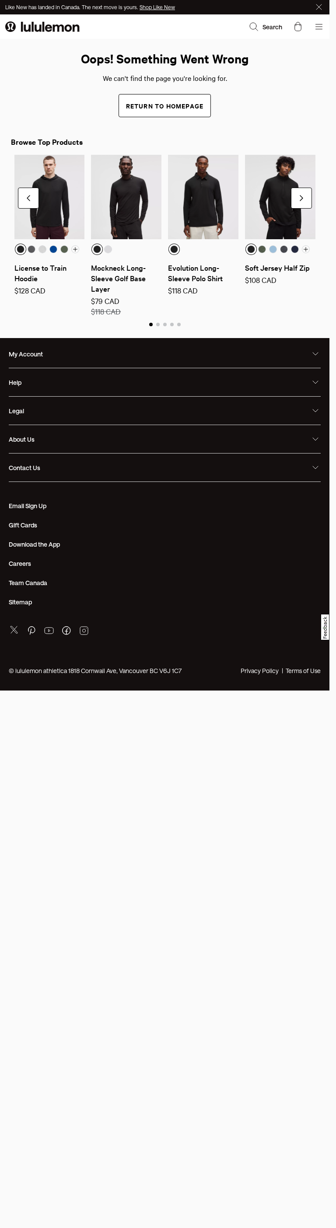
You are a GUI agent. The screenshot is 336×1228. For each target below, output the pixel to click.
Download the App (34, 544)
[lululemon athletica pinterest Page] (31, 631)
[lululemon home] (42, 26)
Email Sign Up (27, 505)
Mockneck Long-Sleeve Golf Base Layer (119, 277)
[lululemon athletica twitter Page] (14, 630)
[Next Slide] (301, 198)
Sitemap (20, 602)
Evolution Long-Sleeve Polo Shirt (195, 272)
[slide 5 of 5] (178, 324)
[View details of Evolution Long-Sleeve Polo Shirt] (203, 197)
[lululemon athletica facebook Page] (66, 631)
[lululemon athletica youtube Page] (49, 631)
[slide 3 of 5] (164, 324)
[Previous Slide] (28, 198)
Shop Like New (157, 7)
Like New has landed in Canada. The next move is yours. (72, 7)
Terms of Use (303, 670)
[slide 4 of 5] (171, 324)
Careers (20, 563)
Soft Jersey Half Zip (277, 267)
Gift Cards (23, 525)
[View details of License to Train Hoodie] (49, 197)
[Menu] (318, 26)
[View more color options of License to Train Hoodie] (75, 249)
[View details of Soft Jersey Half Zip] (280, 197)
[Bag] (297, 26)
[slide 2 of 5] (157, 324)
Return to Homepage (165, 105)
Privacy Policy (260, 670)
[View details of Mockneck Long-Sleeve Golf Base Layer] (126, 197)
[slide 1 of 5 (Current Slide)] (150, 324)
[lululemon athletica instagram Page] (84, 631)
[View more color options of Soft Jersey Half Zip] (305, 249)
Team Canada (28, 582)
